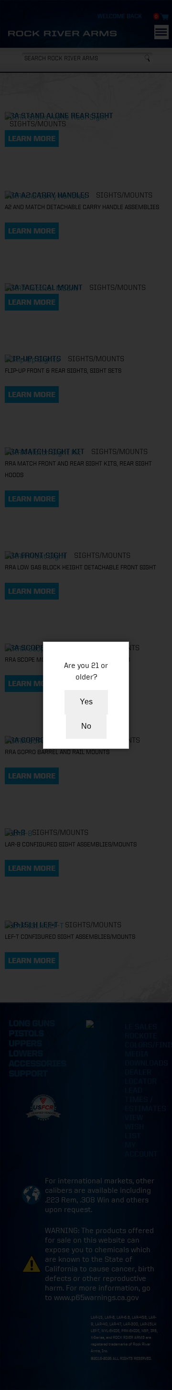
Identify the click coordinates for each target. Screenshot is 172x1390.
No (86, 726)
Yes (86, 702)
